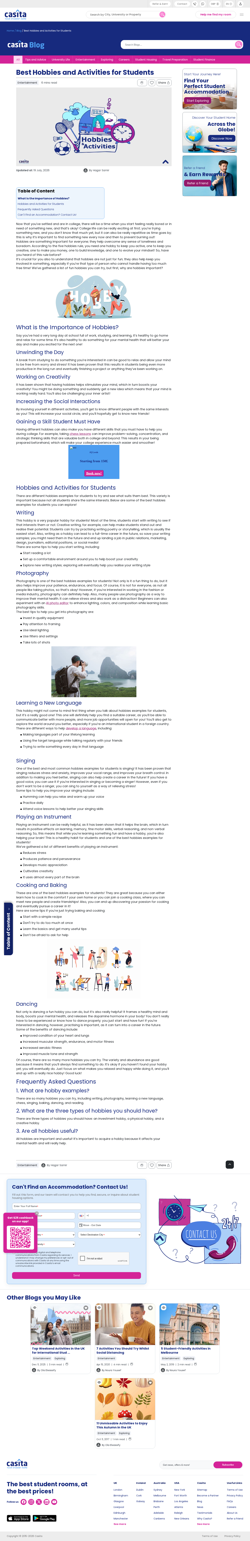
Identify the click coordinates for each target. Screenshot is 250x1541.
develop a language (81, 728)
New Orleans (181, 1518)
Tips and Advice (35, 59)
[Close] (37, 1213)
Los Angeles (181, 1501)
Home (10, 30)
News (200, 1507)
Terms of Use (235, 1489)
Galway (140, 1501)
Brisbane (159, 1501)
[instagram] (31, 1502)
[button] (81, 1216)
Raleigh (178, 1513)
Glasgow (119, 1501)
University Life (61, 59)
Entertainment (85, 59)
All (18, 59)
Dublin (140, 1489)
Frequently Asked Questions (36, 209)
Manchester (121, 1518)
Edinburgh (119, 1513)
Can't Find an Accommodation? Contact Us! (47, 215)
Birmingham (121, 1495)
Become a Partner (208, 1495)
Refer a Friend (235, 1518)
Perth (157, 1507)
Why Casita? (204, 1518)
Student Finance (204, 59)
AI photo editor (57, 603)
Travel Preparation (175, 59)
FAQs (230, 1501)
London (118, 1489)
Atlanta (178, 1507)
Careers (124, 59)
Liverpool (119, 1507)
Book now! (94, 473)
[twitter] (39, 1502)
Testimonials (204, 1513)
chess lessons (80, 434)
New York (179, 1489)
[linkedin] (46, 1502)
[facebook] (24, 1502)
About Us (232, 1513)
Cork (139, 1495)
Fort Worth (180, 1495)
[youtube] (54, 1502)
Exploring (107, 59)
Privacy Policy (235, 1495)
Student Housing (146, 59)
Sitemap (202, 1489)
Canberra (159, 1518)
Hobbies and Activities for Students (41, 204)
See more (120, 1524)
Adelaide (159, 1513)
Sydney (158, 1489)
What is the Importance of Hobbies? (43, 198)
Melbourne (160, 1495)
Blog (199, 1501)
